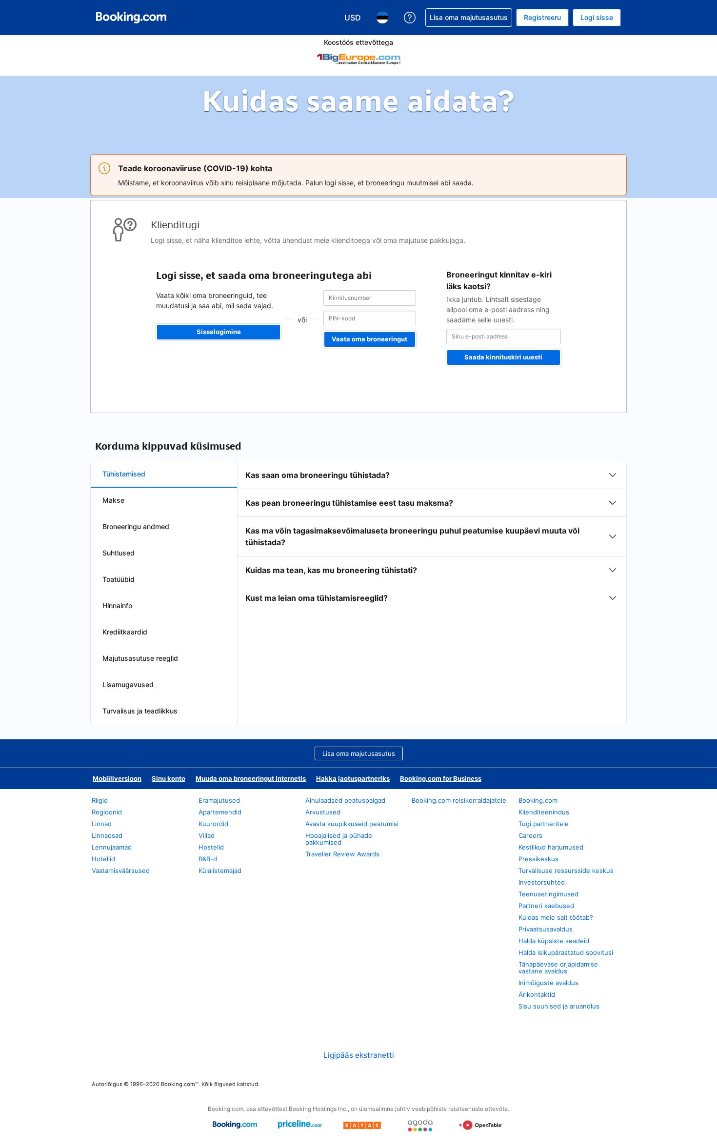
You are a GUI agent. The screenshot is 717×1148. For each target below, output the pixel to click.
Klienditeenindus (543, 812)
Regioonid (107, 812)
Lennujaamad (112, 847)
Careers (530, 835)
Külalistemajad (220, 870)
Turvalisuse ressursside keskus (566, 870)
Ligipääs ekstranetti (358, 1055)
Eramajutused (219, 800)
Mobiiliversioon (117, 778)
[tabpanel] (432, 536)
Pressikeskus (538, 859)
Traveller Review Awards (342, 854)
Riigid (100, 800)
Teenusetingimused (548, 894)
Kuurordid (213, 824)
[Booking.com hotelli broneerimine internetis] (131, 17)
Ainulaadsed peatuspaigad (345, 800)
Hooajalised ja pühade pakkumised (338, 838)
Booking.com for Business (440, 778)
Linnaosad (107, 835)
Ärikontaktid (536, 994)
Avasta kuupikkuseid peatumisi (351, 824)
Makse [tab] (113, 500)
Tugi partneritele (543, 824)
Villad (207, 835)
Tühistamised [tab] (123, 474)
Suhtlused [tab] (118, 553)
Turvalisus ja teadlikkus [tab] (140, 711)
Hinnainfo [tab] (117, 605)
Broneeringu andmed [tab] (135, 526)
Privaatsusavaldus (545, 929)
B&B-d (208, 859)
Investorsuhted (541, 882)
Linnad (102, 824)
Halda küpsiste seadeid (553, 941)
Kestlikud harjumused (550, 847)
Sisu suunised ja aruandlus (558, 1006)
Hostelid (211, 847)
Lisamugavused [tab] (128, 684)
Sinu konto (168, 778)
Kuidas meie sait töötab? (555, 917)
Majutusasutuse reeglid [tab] (140, 658)
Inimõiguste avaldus (548, 983)
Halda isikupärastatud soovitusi (565, 952)
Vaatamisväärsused (121, 870)
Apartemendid (220, 812)
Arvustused (322, 812)
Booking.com (538, 800)
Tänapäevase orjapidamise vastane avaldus (558, 967)
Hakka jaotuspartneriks (353, 778)
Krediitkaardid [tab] (124, 632)
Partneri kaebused (546, 906)
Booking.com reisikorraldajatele (459, 800)
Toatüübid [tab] (118, 579)
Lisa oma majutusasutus (358, 753)
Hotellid (103, 859)
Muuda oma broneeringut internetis (251, 778)
